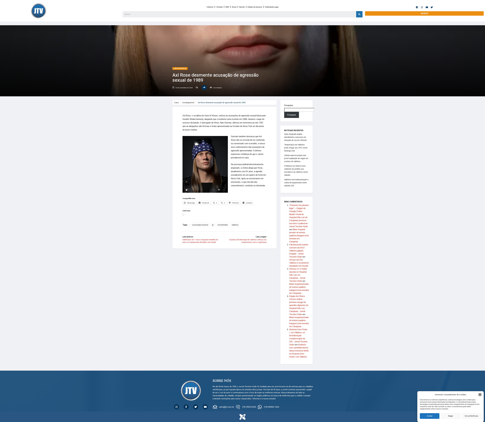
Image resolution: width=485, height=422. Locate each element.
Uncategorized (180, 68)
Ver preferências (471, 416)
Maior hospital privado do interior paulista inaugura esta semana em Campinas (299, 235)
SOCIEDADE (223, 225)
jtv (213, 225)
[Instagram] (422, 7)
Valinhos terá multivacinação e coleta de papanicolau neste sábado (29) (296, 183)
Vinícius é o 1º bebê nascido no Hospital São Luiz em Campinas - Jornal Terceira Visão (298, 275)
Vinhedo (219, 7)
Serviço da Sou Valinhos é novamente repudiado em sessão (299, 263)
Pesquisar (288, 105)
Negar (450, 416)
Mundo (242, 7)
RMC (227, 7)
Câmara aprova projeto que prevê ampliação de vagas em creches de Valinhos (296, 158)
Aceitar (430, 416)
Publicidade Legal (271, 7)
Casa (176, 103)
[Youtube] (427, 7)
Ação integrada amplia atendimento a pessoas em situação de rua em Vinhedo (295, 137)
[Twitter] (432, 7)
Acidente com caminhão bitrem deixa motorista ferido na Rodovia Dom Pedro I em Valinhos (299, 351)
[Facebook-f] (417, 7)
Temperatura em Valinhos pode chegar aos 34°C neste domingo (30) (295, 148)
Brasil (234, 7)
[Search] (359, 14)
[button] (480, 394)
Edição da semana (255, 7)
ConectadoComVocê (200, 225)
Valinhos (210, 7)
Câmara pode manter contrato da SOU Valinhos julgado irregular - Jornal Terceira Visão (298, 251)
